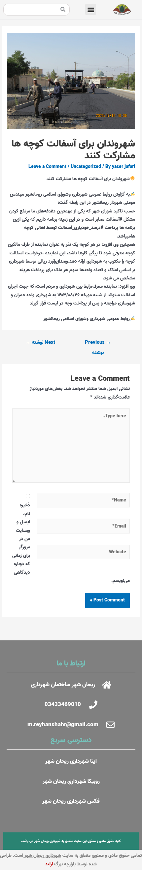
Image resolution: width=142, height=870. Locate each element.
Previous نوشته (98, 343)
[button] (90, 9)
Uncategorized (86, 166)
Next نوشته (40, 342)
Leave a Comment (47, 166)
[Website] (83, 553)
